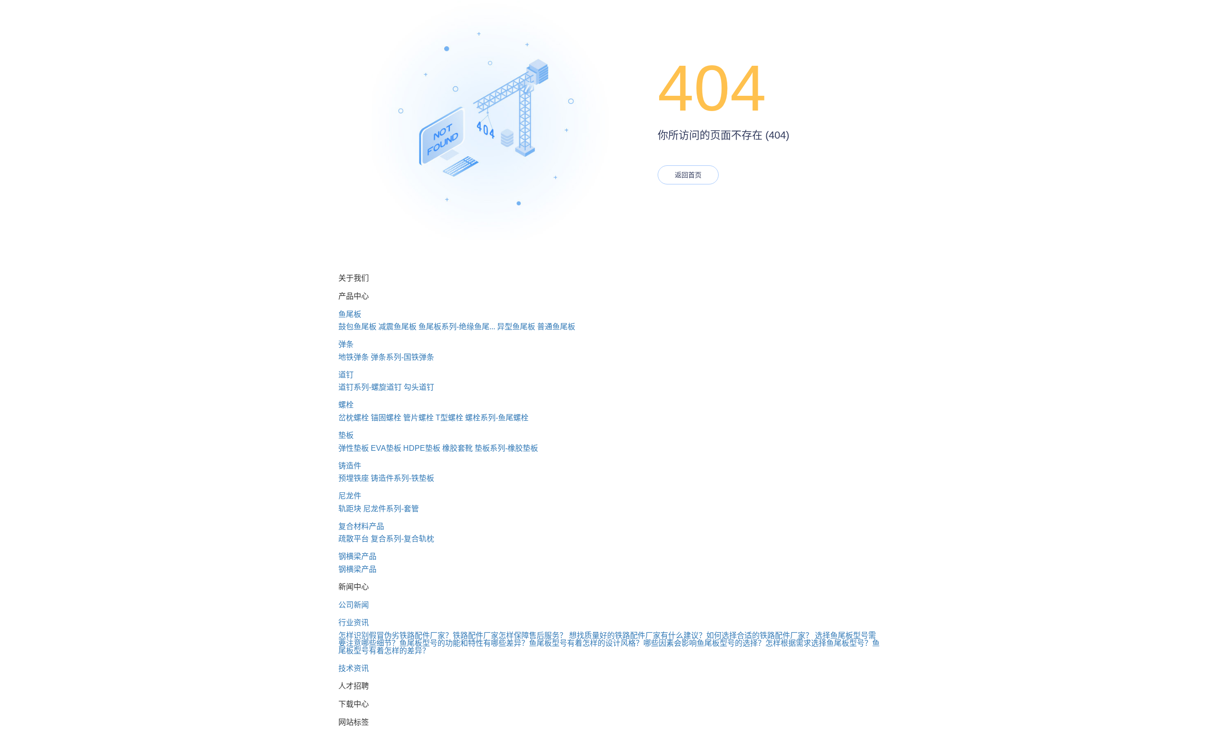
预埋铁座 (353, 478)
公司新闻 (353, 605)
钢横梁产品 (357, 556)
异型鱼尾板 (516, 327)
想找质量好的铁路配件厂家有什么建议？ (637, 635)
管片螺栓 (418, 418)
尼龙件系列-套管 (391, 509)
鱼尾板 (349, 314)
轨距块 (349, 509)
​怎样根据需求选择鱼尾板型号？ (818, 643)
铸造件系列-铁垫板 (402, 478)
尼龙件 (349, 496)
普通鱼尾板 (556, 327)
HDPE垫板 (421, 448)
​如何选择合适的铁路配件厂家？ (759, 635)
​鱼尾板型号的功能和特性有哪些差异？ (464, 643)
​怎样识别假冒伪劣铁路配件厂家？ (395, 635)
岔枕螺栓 (353, 418)
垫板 (346, 435)
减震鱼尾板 (397, 327)
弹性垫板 (353, 448)
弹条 (346, 344)
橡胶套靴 (457, 448)
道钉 (346, 375)
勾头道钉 (419, 387)
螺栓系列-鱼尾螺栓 (497, 418)
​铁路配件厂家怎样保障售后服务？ (510, 635)
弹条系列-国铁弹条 (402, 357)
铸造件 (349, 466)
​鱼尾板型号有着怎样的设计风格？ (586, 643)
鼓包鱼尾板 (357, 327)
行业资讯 (353, 623)
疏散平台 (353, 539)
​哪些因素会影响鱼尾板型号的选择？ (704, 643)
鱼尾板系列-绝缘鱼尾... (456, 327)
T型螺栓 (449, 418)
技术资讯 (353, 668)
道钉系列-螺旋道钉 (370, 387)
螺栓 (346, 405)
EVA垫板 (386, 448)
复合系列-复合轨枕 (402, 539)
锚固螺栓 (386, 418)
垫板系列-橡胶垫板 (506, 448)
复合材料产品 (361, 526)
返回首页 (688, 175)
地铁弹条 (353, 357)
